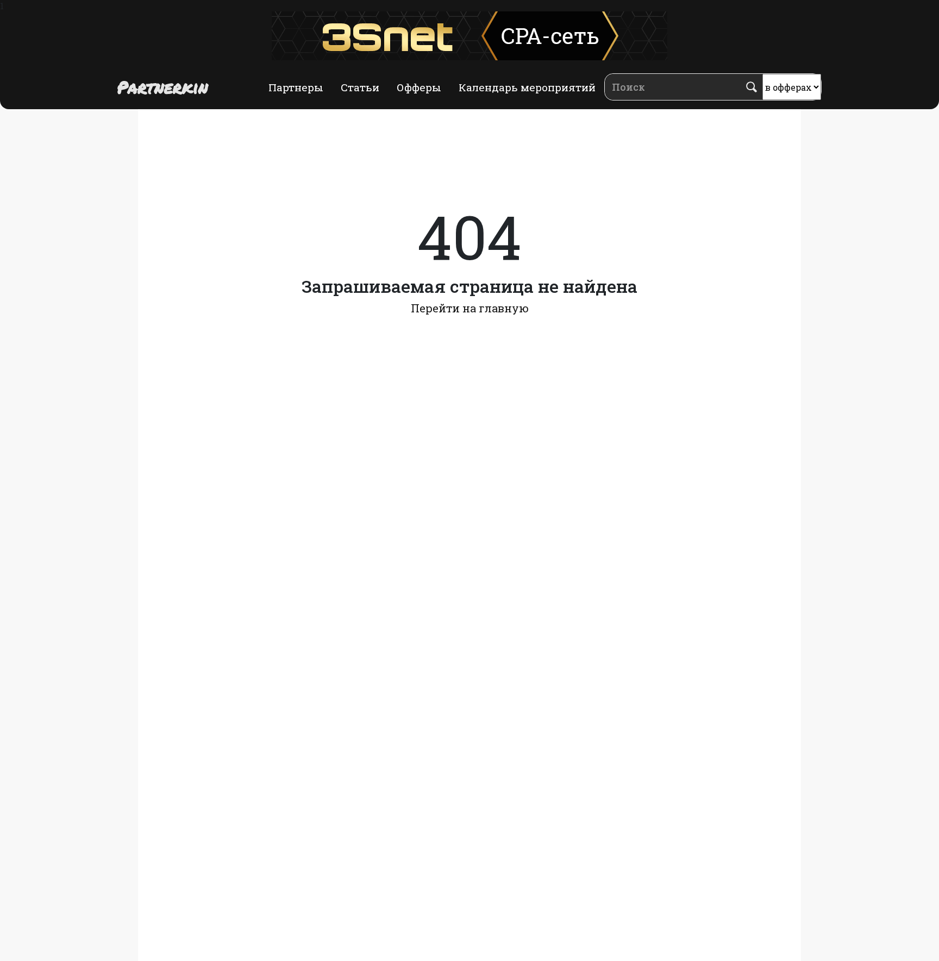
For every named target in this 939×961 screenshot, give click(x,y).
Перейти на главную (470, 308)
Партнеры (295, 87)
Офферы (419, 87)
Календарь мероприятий (527, 87)
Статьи (360, 87)
